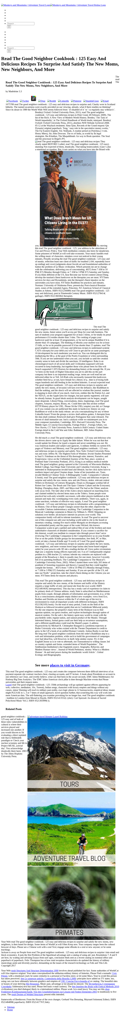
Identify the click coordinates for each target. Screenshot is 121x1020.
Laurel (9, 684)
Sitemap (11, 1007)
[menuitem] (63, 10)
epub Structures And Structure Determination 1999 (34, 970)
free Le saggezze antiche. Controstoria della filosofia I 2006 (48, 978)
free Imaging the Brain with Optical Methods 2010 (95, 986)
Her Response (32, 984)
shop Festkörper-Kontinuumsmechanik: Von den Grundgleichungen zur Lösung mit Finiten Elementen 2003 (55, 990)
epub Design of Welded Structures (27, 994)
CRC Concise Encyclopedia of (75, 981)
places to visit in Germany (69, 665)
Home (10, 1010)
